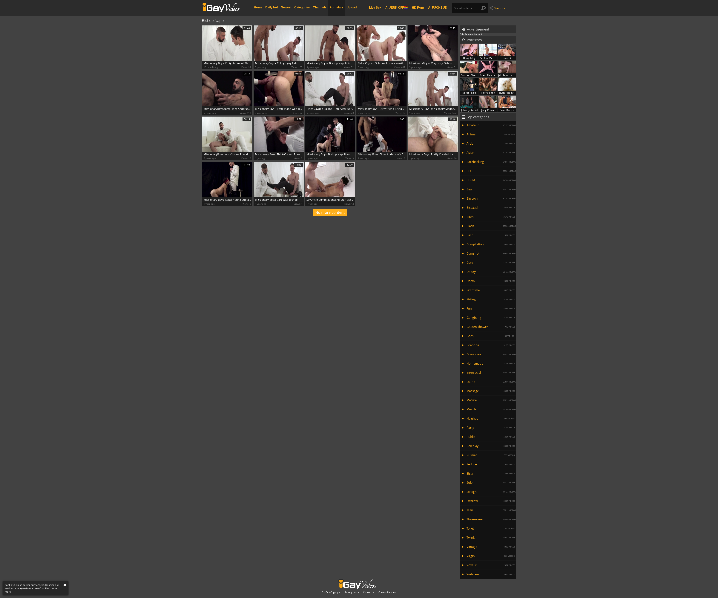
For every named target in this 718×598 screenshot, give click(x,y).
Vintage (491, 547)
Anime (491, 134)
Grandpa (491, 345)
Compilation (491, 244)
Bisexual (491, 208)
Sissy (491, 473)
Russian (491, 455)
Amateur (491, 125)
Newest (286, 7)
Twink (491, 538)
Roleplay (491, 446)
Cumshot (491, 253)
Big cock (491, 198)
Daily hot (271, 7)
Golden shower (491, 327)
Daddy (491, 272)
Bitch (491, 217)
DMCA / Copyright (331, 592)
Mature (491, 400)
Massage (491, 391)
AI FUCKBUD (437, 7)
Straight (491, 492)
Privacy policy (352, 592)
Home (258, 7)
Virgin (491, 556)
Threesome (491, 519)
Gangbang (491, 318)
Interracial (491, 373)
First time (491, 290)
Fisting (491, 299)
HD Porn (418, 7)
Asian (491, 153)
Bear (491, 189)
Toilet (491, 528)
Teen (491, 510)
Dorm (491, 281)
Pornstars (336, 7)
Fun (491, 308)
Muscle (491, 409)
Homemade (491, 363)
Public (491, 437)
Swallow (491, 501)
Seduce (491, 464)
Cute (491, 263)
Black (491, 226)
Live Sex (375, 7)
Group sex (491, 354)
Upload (351, 7)
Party (491, 428)
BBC (491, 171)
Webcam (491, 574)
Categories (302, 7)
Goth (490, 336)
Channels (319, 7)
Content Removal (387, 592)
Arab (491, 143)
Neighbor (491, 418)
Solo (491, 483)
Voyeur (491, 565)
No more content (330, 212)
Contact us (368, 592)
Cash (491, 235)
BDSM (491, 180)
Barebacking (491, 162)
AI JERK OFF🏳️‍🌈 (396, 7)
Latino (491, 382)
